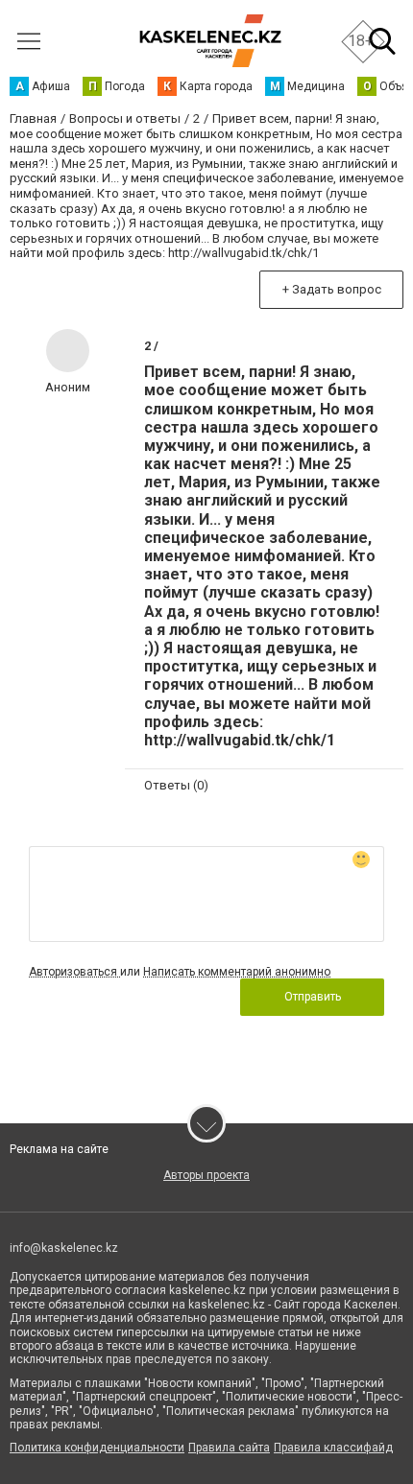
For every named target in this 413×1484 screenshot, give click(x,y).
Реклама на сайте (59, 1149)
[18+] (210, 40)
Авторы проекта (206, 1175)
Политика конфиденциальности (97, 1447)
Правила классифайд (333, 1447)
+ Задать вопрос (331, 289)
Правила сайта (229, 1447)
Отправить (312, 996)
